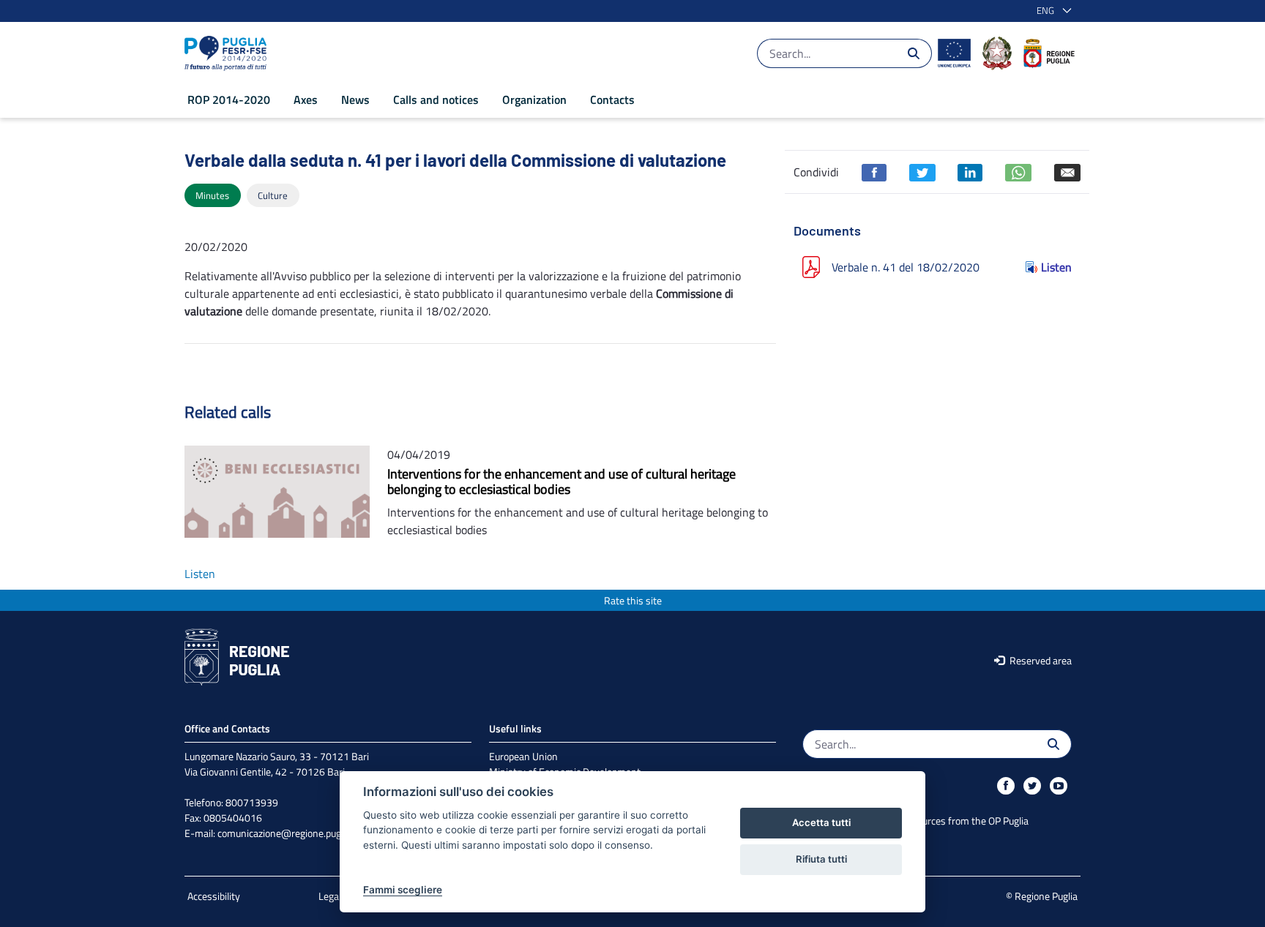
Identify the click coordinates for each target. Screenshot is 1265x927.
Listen (1056, 267)
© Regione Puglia (1042, 896)
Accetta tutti (821, 822)
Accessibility (213, 896)
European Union (523, 756)
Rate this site (633, 600)
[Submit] (913, 53)
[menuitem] (228, 99)
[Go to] (228, 53)
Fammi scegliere (402, 890)
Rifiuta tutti (821, 859)
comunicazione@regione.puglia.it (288, 833)
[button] (1051, 11)
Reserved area (1039, 660)
